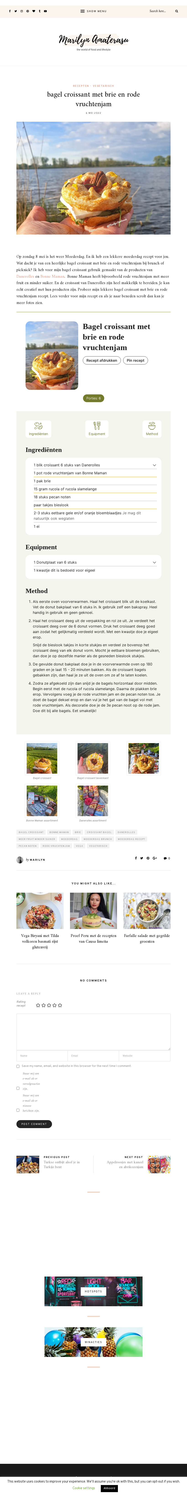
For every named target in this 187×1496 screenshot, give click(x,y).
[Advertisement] (93, 1235)
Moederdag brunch (98, 839)
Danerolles (25, 276)
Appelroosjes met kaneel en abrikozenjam (125, 1164)
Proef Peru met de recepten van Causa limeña (93, 938)
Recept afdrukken (101, 360)
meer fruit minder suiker (37, 839)
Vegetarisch (103, 86)
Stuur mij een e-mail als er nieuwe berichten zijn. (31, 1103)
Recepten (81, 86)
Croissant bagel (99, 832)
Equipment (97, 434)
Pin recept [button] (135, 360)
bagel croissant (31, 832)
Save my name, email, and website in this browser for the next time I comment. (77, 1066)
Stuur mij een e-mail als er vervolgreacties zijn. (31, 1081)
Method (152, 434)
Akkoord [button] (109, 1488)
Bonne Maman (52, 276)
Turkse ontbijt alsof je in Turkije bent (62, 1164)
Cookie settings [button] (84, 1488)
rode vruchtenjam (56, 846)
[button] (154, 465)
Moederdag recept (131, 839)
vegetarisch (98, 846)
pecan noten (28, 846)
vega (79, 846)
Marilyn (37, 860)
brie (78, 832)
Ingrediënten (38, 434)
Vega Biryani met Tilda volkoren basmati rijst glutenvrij (40, 941)
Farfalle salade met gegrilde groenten (147, 938)
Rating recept (21, 1004)
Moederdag (69, 839)
